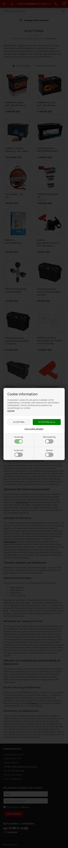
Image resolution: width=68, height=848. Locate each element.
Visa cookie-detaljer (34, 428)
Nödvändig (18, 437)
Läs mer (11, 410)
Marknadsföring (49, 437)
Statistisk (49, 450)
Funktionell (18, 450)
